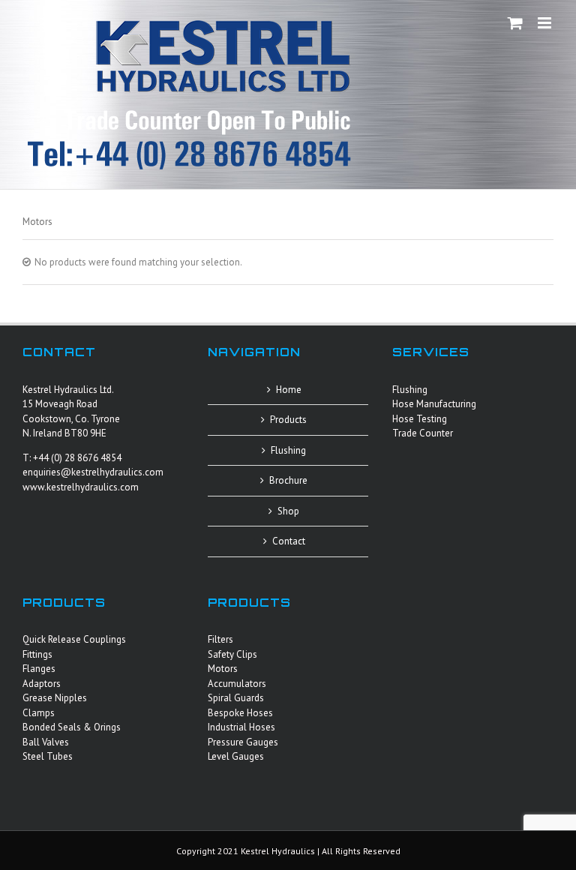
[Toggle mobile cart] (515, 23)
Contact (288, 541)
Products (288, 419)
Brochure (288, 480)
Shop (288, 511)
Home (289, 389)
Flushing (288, 450)
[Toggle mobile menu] (546, 23)
